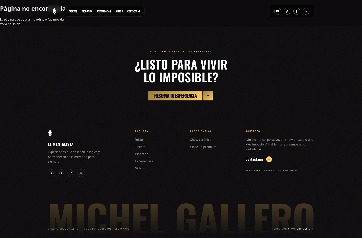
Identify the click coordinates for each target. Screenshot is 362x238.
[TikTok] (287, 11)
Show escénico (200, 140)
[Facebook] (296, 11)
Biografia (87, 11)
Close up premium (203, 147)
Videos (119, 11)
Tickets (73, 11)
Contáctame (133, 11)
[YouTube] (277, 11)
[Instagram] (306, 11)
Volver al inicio (10, 24)
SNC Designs (305, 228)
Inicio (139, 140)
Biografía (141, 154)
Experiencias (104, 11)
